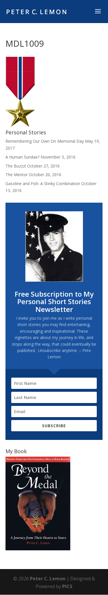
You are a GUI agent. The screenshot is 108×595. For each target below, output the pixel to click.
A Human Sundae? (22, 157)
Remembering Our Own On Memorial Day (44, 141)
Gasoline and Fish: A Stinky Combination (42, 183)
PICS (67, 586)
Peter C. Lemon (47, 578)
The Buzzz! (15, 166)
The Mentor (16, 174)
